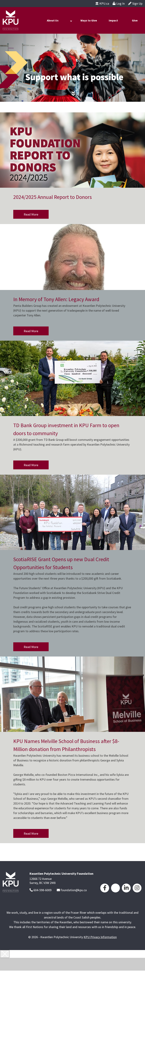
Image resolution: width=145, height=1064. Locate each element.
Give (135, 20)
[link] (104, 887)
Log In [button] (120, 3)
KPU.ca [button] (104, 3)
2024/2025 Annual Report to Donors (52, 197)
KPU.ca (74, 980)
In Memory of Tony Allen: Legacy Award (56, 299)
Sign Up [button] (137, 3)
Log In (74, 986)
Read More (31, 214)
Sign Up (74, 993)
